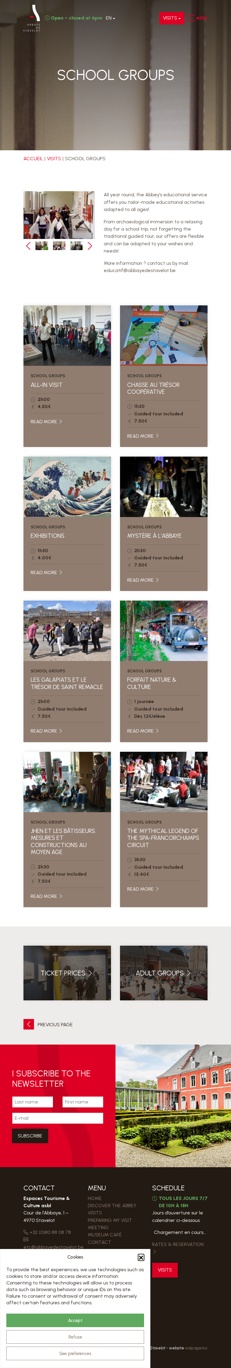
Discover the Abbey (112, 1205)
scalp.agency (196, 1348)
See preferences (75, 1353)
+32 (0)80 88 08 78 (49, 1232)
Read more (44, 421)
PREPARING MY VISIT (110, 1220)
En (109, 18)
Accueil (33, 158)
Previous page (54, 1024)
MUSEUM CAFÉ (105, 1235)
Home (95, 1198)
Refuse (75, 1337)
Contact (99, 1242)
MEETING (98, 1227)
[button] (141, 1257)
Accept (75, 1320)
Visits (170, 18)
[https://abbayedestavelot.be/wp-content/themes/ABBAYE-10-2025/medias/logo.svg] (31, 18)
